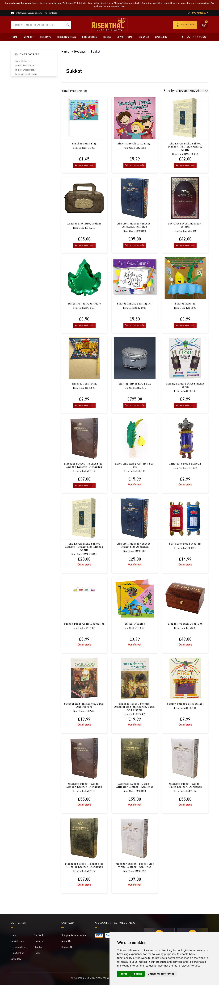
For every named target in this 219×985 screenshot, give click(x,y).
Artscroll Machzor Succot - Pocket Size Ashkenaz (134, 545)
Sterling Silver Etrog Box (134, 383)
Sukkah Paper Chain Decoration (84, 623)
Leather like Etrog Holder (84, 223)
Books (107, 37)
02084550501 (197, 37)
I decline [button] (137, 973)
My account (187, 25)
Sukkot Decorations (25, 69)
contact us (54, 13)
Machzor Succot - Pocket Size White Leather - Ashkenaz (135, 865)
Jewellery (161, 37)
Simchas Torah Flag (84, 383)
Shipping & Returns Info (74, 935)
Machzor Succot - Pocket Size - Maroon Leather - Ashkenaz (84, 465)
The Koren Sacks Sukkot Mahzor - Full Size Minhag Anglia (185, 146)
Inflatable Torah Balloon (185, 463)
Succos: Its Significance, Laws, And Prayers (84, 705)
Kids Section (89, 37)
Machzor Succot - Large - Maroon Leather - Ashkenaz (84, 785)
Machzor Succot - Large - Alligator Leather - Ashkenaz (134, 785)
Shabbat (29, 37)
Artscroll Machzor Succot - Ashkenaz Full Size (134, 225)
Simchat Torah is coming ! (135, 143)
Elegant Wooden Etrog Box (185, 623)
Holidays (45, 37)
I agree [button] (123, 973)
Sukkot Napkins (185, 303)
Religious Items (66, 37)
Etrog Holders (22, 61)
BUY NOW (83, 165)
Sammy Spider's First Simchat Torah (185, 385)
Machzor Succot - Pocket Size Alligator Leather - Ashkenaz (84, 865)
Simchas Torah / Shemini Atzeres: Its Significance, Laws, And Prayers (134, 706)
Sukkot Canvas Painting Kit (134, 303)
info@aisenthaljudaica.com (29, 13)
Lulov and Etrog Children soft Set (134, 465)
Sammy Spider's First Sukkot (185, 703)
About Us (66, 941)
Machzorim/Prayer (24, 65)
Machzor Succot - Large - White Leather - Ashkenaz (185, 785)
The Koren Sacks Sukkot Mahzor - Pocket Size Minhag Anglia (84, 546)
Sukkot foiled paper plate (84, 303)
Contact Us (67, 947)
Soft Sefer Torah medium (185, 543)
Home (14, 37)
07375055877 (200, 13)
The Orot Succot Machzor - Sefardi (185, 225)
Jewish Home (124, 37)
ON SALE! (144, 37)
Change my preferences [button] (161, 973)
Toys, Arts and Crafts (26, 74)
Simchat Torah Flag (84, 143)
